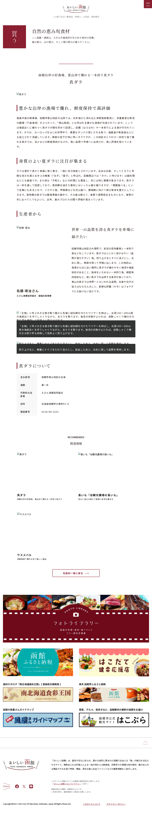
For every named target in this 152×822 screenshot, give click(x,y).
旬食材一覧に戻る (73, 573)
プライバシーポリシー (116, 804)
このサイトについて (91, 804)
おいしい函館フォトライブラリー (67, 783)
